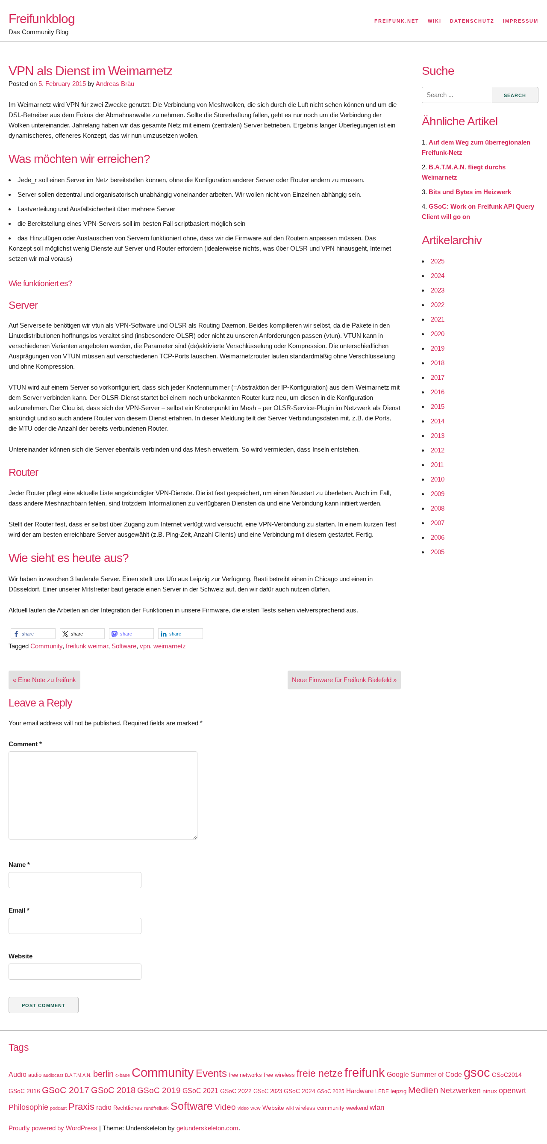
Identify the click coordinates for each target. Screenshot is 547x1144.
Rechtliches (127, 1108)
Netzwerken (460, 1090)
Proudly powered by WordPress (53, 1128)
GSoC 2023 (267, 1091)
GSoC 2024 (299, 1091)
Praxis (81, 1106)
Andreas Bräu (115, 83)
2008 (437, 508)
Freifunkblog (42, 19)
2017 (437, 377)
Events (211, 1073)
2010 (437, 479)
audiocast (53, 1075)
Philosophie (28, 1107)
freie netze (320, 1073)
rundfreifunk (156, 1108)
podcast (58, 1108)
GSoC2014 (507, 1074)
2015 (437, 406)
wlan (377, 1107)
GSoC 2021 (200, 1090)
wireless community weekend (331, 1108)
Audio (17, 1074)
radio (104, 1107)
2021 (437, 319)
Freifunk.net (396, 21)
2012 (437, 450)
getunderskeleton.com (207, 1128)
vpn (145, 646)
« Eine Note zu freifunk (44, 679)
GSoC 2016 (24, 1091)
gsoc (477, 1072)
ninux (489, 1091)
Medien (423, 1090)
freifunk (364, 1072)
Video (225, 1107)
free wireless (279, 1075)
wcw (255, 1108)
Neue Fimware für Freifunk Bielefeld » (344, 679)
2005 (437, 552)
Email (19, 910)
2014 (437, 421)
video (243, 1108)
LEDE (382, 1091)
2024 (437, 275)
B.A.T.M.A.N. (78, 1075)
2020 (437, 333)
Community (46, 646)
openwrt (512, 1090)
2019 (437, 348)
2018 (437, 363)
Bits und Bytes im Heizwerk (470, 191)
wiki (290, 1108)
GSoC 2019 (159, 1090)
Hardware (359, 1091)
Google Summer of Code (424, 1074)
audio (34, 1075)
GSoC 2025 (330, 1091)
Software (124, 646)
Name (19, 864)
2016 (437, 392)
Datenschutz (472, 21)
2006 (437, 537)
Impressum (520, 21)
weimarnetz (169, 646)
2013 (437, 435)
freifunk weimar (87, 646)
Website (20, 956)
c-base (122, 1075)
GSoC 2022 (236, 1091)
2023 (437, 290)
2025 (437, 261)
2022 (437, 304)
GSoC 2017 (65, 1090)
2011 (437, 464)
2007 (437, 522)
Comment (25, 744)
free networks (245, 1075)
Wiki (434, 21)
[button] (33, 633)
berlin (103, 1074)
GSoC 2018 (113, 1090)
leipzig (398, 1091)
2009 (437, 493)
